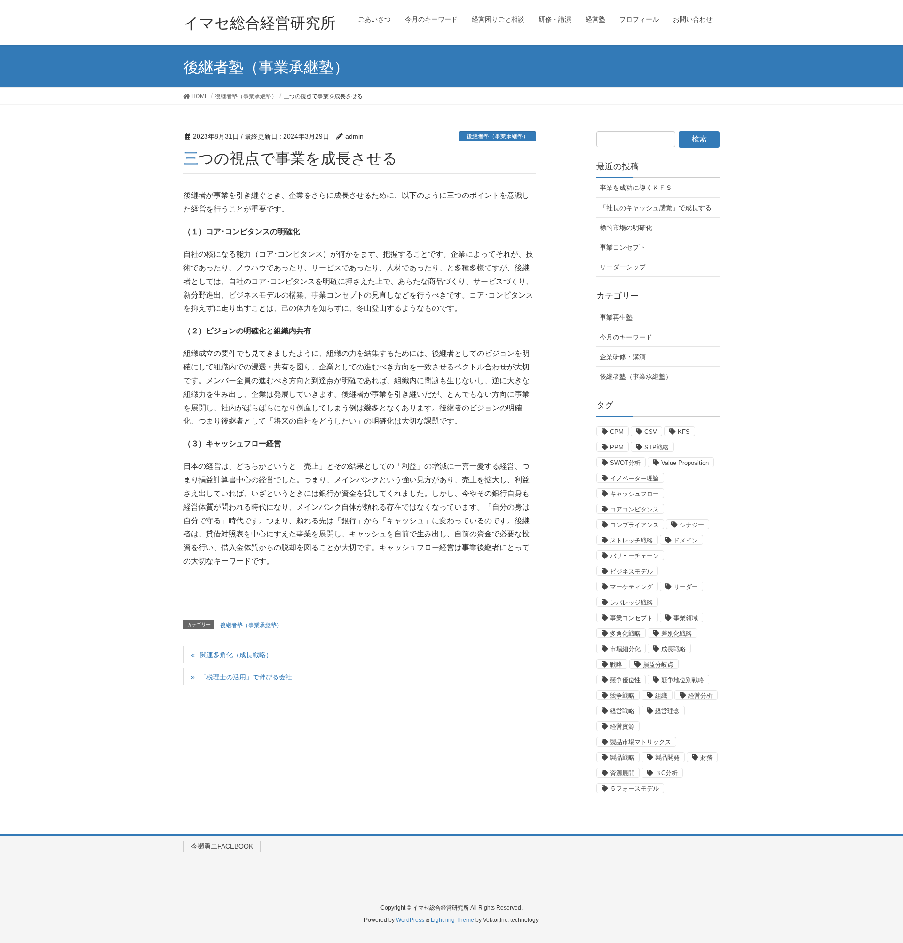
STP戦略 (656, 447)
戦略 (616, 664)
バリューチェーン (634, 555)
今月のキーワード (626, 337)
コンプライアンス (634, 524)
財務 (706, 757)
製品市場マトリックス (640, 742)
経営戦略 (622, 711)
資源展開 (622, 773)
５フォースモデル (634, 788)
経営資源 (622, 726)
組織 (661, 695)
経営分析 (700, 695)
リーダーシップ (623, 267)
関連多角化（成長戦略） (236, 655)
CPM (617, 431)
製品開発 (667, 757)
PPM (617, 447)
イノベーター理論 (634, 478)
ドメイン (685, 540)
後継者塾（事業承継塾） (498, 136)
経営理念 (667, 711)
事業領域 (685, 617)
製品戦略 (622, 757)
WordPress (410, 920)
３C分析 (666, 773)
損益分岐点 (658, 664)
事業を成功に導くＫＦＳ (636, 187)
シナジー (692, 524)
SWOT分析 (625, 462)
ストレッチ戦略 (631, 540)
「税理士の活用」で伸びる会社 (246, 677)
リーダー (685, 586)
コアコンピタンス (634, 509)
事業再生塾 (616, 317)
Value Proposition (685, 462)
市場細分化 (625, 648)
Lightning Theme (452, 920)
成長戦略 (673, 648)
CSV (650, 431)
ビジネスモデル (631, 571)
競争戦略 (622, 695)
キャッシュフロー (634, 493)
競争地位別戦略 (682, 680)
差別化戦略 (676, 633)
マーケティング (631, 586)
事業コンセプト (623, 247)
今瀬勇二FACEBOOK (222, 846)
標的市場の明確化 (626, 227)
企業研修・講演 (623, 357)
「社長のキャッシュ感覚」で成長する (656, 208)
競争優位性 (625, 680)
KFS (684, 431)
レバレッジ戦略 (631, 602)
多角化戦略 (625, 633)
